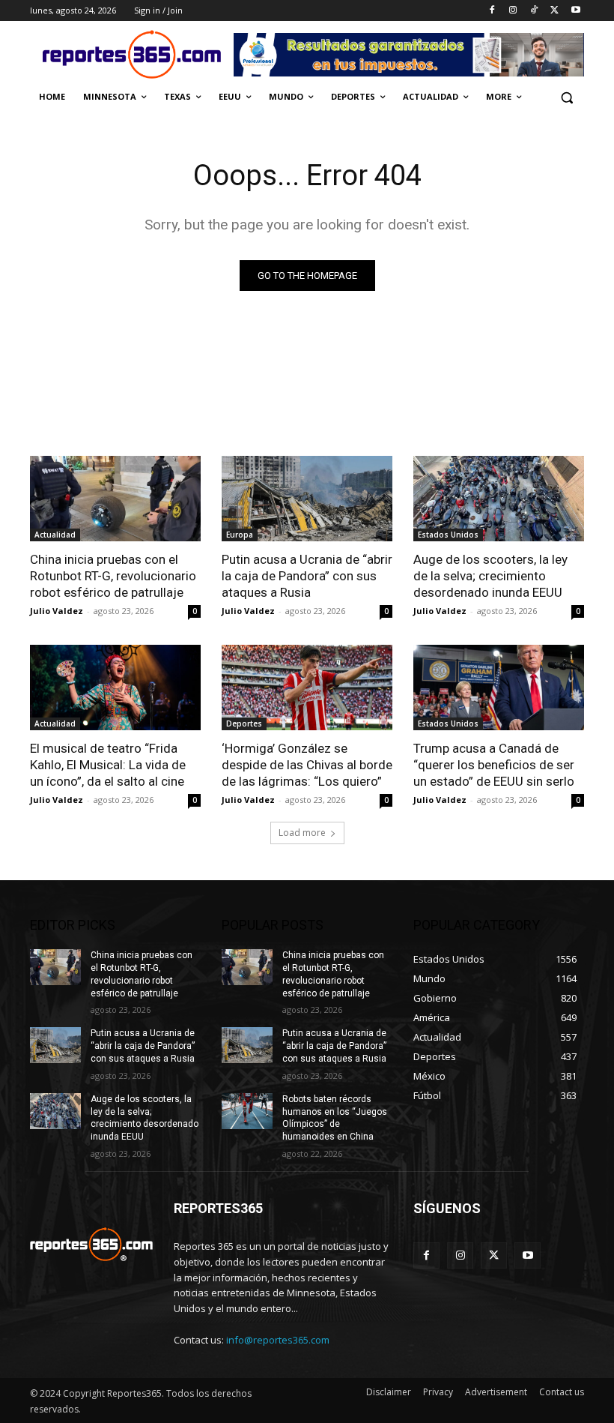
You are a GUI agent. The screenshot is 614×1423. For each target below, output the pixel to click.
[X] (554, 10)
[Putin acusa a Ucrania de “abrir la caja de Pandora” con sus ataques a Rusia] (307, 498)
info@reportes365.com (277, 1340)
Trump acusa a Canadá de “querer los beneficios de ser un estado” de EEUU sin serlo (493, 765)
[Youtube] (575, 10)
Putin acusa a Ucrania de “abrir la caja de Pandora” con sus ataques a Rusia (307, 576)
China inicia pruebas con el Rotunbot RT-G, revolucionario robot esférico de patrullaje (113, 576)
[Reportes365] (132, 54)
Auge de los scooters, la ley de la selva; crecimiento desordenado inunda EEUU (490, 576)
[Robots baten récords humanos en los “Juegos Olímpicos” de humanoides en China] (247, 1111)
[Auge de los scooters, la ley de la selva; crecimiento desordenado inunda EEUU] (498, 498)
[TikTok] (534, 10)
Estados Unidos (448, 534)
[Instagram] (513, 10)
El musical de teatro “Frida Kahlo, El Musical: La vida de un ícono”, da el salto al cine (108, 765)
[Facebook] (492, 10)
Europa (239, 534)
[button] (566, 97)
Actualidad (55, 534)
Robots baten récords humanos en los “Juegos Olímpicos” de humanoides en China (334, 1118)
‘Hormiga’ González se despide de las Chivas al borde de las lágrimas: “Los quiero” (307, 765)
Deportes (244, 723)
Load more (302, 832)
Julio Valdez (56, 610)
